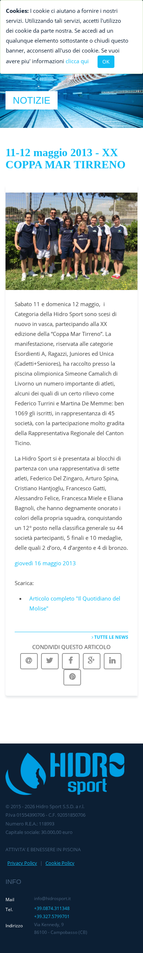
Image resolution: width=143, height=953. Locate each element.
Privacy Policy (22, 863)
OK (106, 61)
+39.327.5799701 (52, 916)
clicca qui (77, 61)
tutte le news (110, 637)
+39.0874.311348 (52, 908)
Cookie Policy (59, 863)
